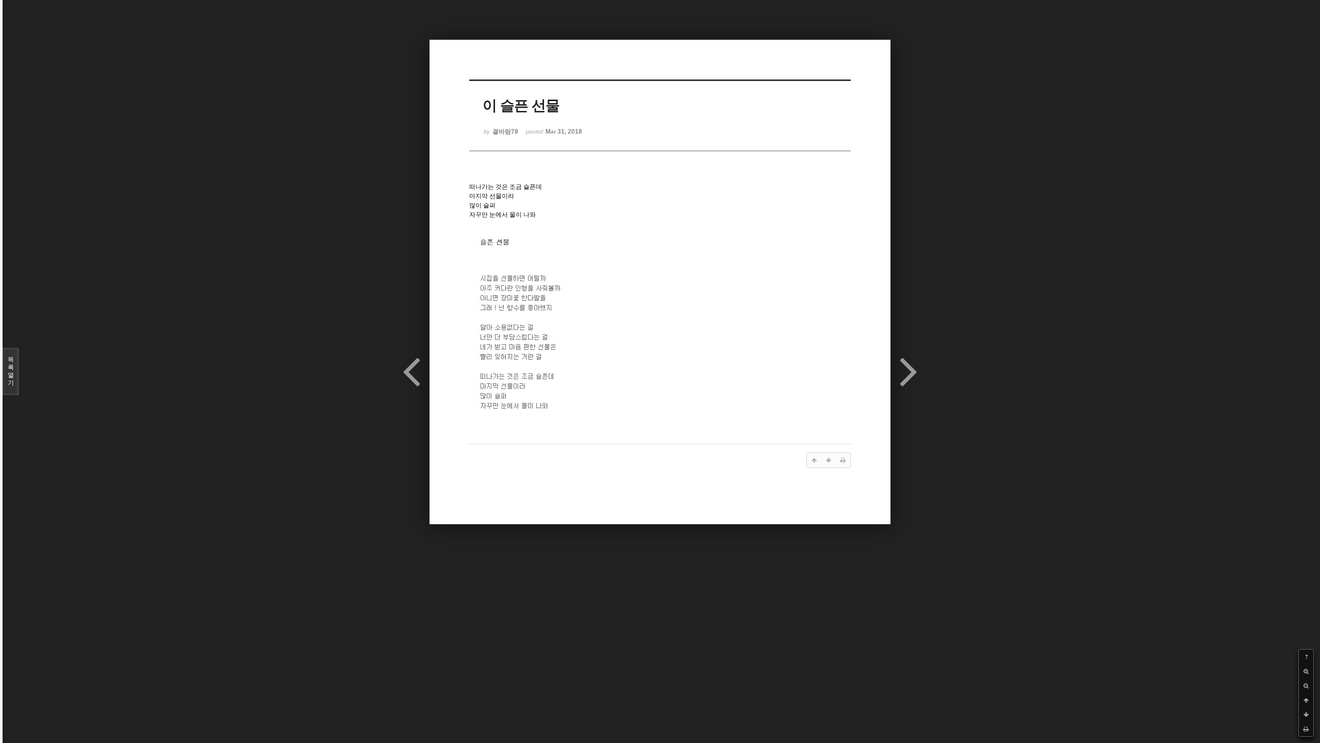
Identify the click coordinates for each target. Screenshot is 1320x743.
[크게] (1306, 671)
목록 (11, 371)
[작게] (1306, 686)
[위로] (1306, 700)
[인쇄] (1306, 729)
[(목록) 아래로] (1306, 714)
